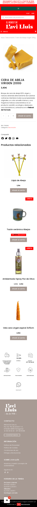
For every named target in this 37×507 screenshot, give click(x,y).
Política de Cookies (11, 448)
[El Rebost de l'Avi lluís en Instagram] (8, 472)
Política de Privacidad (11, 445)
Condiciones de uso (11, 450)
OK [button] (19, 504)
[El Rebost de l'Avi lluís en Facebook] (5, 472)
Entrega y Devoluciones (12, 453)
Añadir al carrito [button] (18, 190)
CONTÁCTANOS (12, 435)
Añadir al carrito (24, 116)
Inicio (3, 38)
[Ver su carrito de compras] (35, 32)
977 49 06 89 (20, 431)
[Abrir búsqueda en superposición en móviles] (18, 17)
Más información (25, 504)
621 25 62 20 (10, 431)
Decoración (10, 38)
